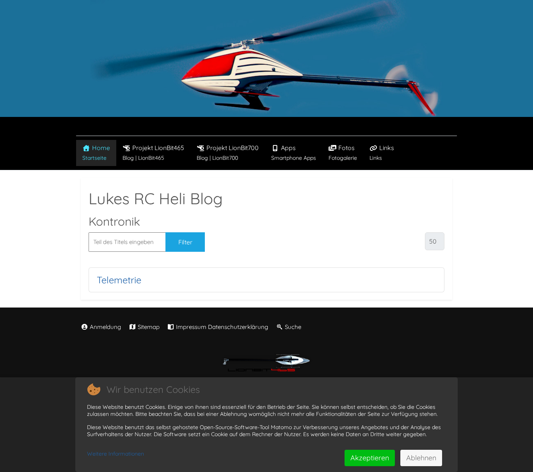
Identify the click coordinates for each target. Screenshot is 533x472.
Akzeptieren (369, 457)
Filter (185, 242)
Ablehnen (421, 457)
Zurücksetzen (237, 242)
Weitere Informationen (115, 453)
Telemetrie (119, 280)
